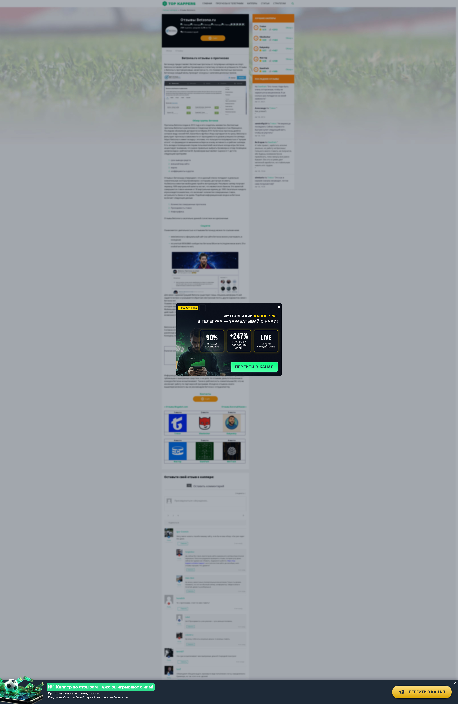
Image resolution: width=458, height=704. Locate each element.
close (279, 307)
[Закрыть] (455, 682)
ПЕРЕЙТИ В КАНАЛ (254, 367)
